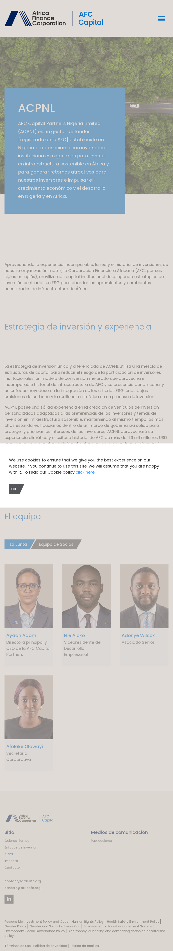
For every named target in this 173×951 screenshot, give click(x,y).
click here (85, 472)
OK (13, 489)
